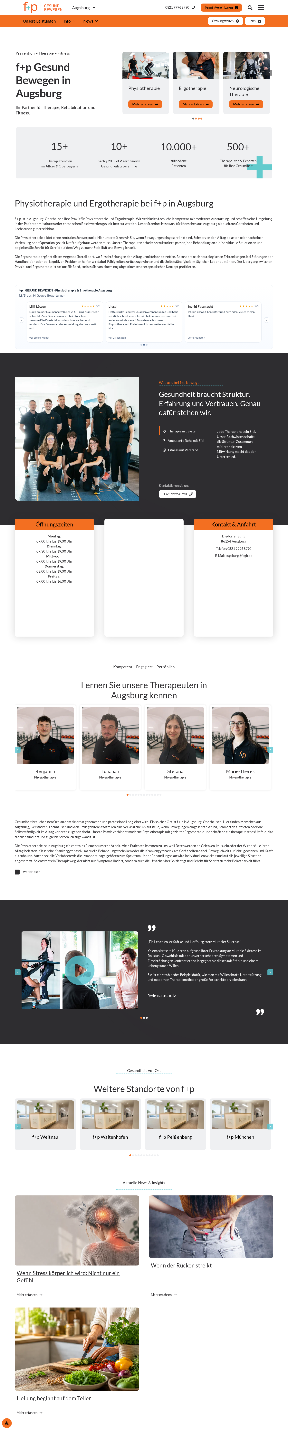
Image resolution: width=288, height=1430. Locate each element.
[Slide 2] (144, 345)
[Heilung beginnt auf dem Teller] (77, 1310)
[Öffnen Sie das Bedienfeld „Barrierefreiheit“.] (7, 1423)
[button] (193, 119)
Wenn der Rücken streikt (181, 1265)
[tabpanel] (237, 445)
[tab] (185, 430)
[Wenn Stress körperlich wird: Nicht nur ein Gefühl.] (77, 1198)
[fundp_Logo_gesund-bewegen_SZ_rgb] (42, 4)
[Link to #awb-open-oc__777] (261, 7)
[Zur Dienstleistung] (146, 83)
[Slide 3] (147, 345)
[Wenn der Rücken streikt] (211, 1198)
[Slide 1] (141, 345)
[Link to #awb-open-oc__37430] (250, 7)
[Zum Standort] (45, 1124)
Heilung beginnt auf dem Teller (54, 1398)
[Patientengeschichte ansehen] (80, 970)
